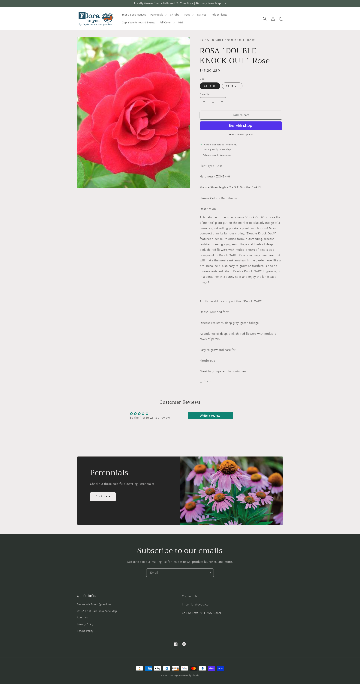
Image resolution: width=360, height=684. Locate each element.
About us (82, 617)
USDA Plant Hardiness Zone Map (97, 611)
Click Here (103, 496)
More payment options (241, 134)
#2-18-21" (210, 85)
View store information (217, 155)
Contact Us (189, 596)
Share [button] (207, 381)
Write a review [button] (210, 415)
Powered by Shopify (189, 675)
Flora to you (174, 675)
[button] (158, 15)
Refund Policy (85, 630)
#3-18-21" (232, 85)
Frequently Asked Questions (94, 604)
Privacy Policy (85, 624)
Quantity (204, 94)
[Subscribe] (209, 572)
